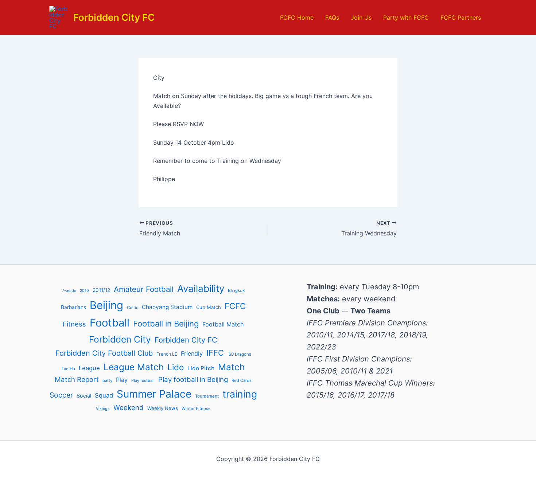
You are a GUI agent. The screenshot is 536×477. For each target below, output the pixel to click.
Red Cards (242, 380)
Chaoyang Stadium (167, 307)
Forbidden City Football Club (104, 353)
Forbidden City (120, 339)
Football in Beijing (166, 323)
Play (122, 379)
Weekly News (162, 408)
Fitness (74, 324)
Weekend (128, 407)
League (89, 368)
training (239, 394)
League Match (134, 366)
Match (231, 366)
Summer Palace (154, 394)
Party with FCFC (406, 17)
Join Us (361, 17)
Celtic (132, 307)
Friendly (192, 353)
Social (84, 395)
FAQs (332, 17)
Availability (200, 288)
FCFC (235, 306)
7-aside (69, 290)
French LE (166, 354)
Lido (175, 367)
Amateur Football (144, 289)
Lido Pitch (200, 368)
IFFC (215, 352)
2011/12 (101, 290)
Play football (143, 380)
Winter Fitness (196, 408)
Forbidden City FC (114, 17)
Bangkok (236, 290)
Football (109, 322)
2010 (84, 290)
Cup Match (208, 307)
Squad (104, 395)
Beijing (106, 305)
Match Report (77, 379)
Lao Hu (68, 368)
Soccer (61, 395)
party (107, 380)
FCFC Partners (460, 17)
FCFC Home (297, 17)
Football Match (223, 324)
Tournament (207, 396)
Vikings (103, 408)
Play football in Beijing (193, 379)
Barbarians (73, 307)
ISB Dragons (239, 354)
